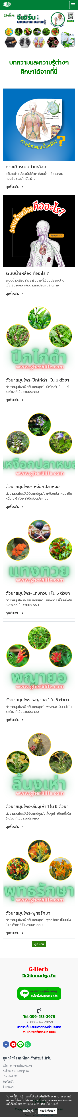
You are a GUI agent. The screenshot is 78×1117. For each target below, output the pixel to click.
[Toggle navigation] (73, 5)
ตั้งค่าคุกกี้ (28, 1110)
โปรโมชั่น (8, 1081)
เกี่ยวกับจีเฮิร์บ (11, 1076)
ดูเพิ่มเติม (13, 186)
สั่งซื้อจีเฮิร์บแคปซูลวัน (16, 1071)
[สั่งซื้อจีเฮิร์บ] (39, 993)
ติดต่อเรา (8, 1087)
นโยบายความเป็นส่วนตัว (17, 1066)
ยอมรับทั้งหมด (47, 1110)
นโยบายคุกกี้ (52, 1104)
